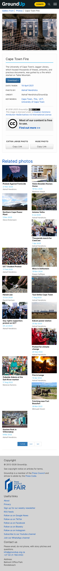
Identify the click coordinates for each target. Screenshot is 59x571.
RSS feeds (9, 511)
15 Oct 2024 (8, 298)
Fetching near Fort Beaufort (40, 402)
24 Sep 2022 (37, 352)
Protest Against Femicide (14, 184)
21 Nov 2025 (8, 187)
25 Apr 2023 (37, 324)
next (31, 444)
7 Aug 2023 (37, 298)
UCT (41, 99)
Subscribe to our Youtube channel (20, 534)
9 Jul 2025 (36, 215)
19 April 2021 (27, 85)
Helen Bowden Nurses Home (42, 185)
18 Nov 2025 (37, 189)
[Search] (49, 4)
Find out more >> (29, 127)
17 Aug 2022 (8, 382)
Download (12, 80)
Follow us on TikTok (13, 519)
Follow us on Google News (16, 515)
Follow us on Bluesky (13, 526)
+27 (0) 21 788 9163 (13, 555)
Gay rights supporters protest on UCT (12, 322)
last (38, 444)
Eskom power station (41, 321)
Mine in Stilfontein (40, 269)
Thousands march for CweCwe (42, 239)
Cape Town (26, 99)
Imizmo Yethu (38, 212)
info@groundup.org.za (14, 552)
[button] (55, 4)
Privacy (7, 504)
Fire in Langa (38, 375)
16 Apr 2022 (37, 378)
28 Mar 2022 (37, 406)
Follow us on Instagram (14, 530)
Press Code (30, 476)
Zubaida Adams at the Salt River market (13, 378)
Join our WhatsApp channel (17, 538)
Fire (35, 99)
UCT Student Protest (12, 266)
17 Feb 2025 (8, 269)
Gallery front (8, 11)
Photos (19, 11)
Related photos (17, 161)
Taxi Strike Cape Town (42, 295)
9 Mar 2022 (7, 435)
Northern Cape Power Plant (12, 213)
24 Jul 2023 (7, 326)
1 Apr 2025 (36, 243)
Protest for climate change (40, 348)
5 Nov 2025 (7, 217)
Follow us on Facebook (14, 523)
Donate (40, 4)
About (6, 500)
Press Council (38, 473)
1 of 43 (22, 444)
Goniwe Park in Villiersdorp (9, 430)
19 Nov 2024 (37, 271)
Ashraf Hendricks (29, 90)
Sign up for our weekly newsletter (19, 508)
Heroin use (8, 295)
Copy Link (17, 146)
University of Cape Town (32, 102)
